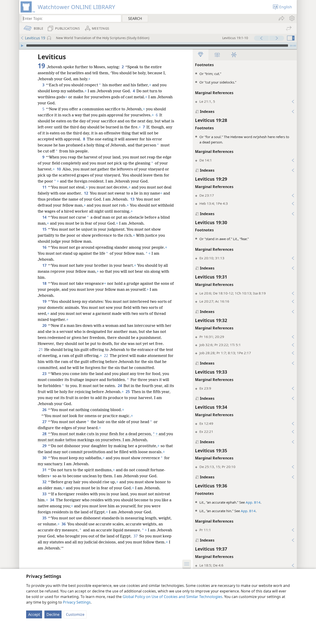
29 (44, 445)
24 (120, 385)
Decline (52, 614)
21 (41, 349)
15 (44, 229)
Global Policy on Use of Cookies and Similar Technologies (172, 596)
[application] (158, 45)
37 (135, 536)
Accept (34, 614)
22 (106, 355)
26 (44, 409)
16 (44, 247)
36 (64, 524)
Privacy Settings (77, 602)
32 (44, 481)
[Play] (22, 45)
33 (44, 493)
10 (59, 169)
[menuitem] (292, 18)
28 (44, 433)
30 (44, 457)
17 (44, 265)
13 (132, 199)
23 (44, 373)
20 (44, 325)
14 (44, 217)
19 (44, 301)
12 (86, 193)
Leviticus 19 (35, 37)
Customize (75, 614)
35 (44, 518)
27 (44, 421)
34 (52, 499)
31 (44, 469)
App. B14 (253, 502)
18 (44, 283)
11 (44, 187)
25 (128, 391)
